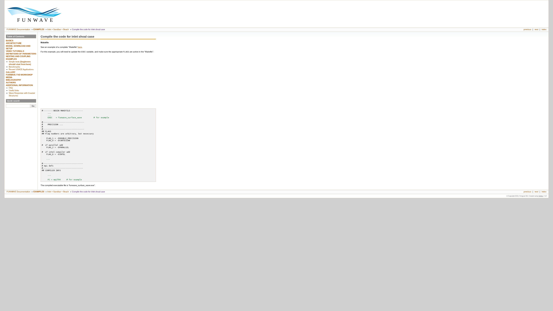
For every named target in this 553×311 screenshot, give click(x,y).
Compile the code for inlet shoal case (88, 29)
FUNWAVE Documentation (18, 29)
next (536, 29)
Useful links (14, 90)
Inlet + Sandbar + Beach (58, 29)
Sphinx (541, 196)
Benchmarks (14, 67)
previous (527, 29)
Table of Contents (15, 36)
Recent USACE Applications (21, 69)
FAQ (11, 88)
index (544, 29)
